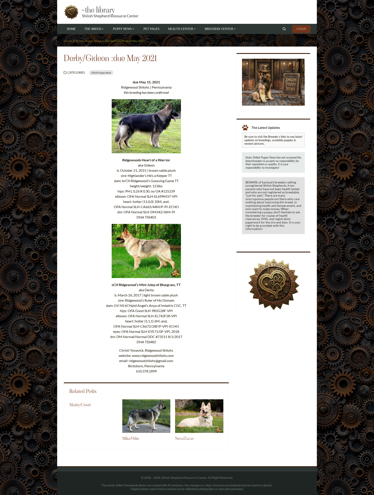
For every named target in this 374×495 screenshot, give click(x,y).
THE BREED (92, 29)
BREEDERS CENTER (219, 29)
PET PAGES (151, 29)
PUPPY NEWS (122, 29)
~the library (98, 9)
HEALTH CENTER (180, 29)
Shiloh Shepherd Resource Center (110, 15)
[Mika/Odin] (146, 416)
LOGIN (301, 29)
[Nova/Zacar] (199, 416)
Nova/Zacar (184, 438)
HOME (71, 29)
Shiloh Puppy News (101, 72)
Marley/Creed (79, 405)
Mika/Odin (130, 438)
